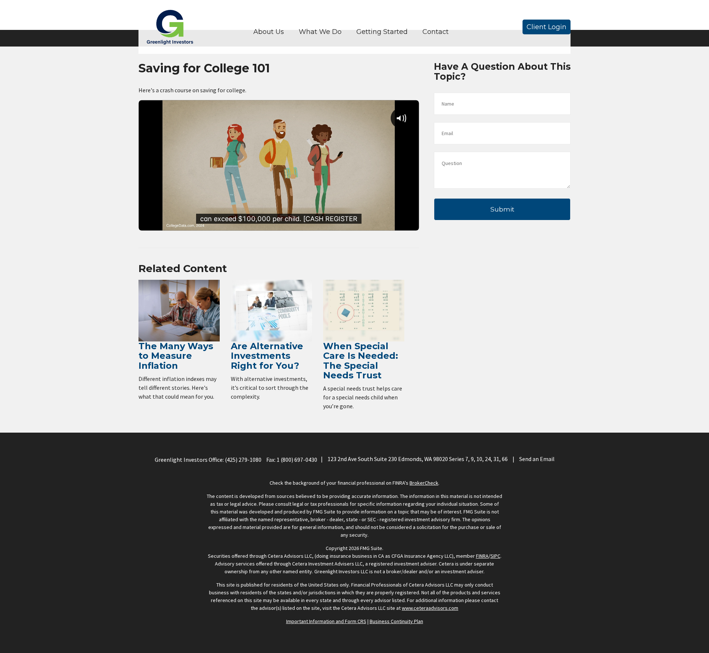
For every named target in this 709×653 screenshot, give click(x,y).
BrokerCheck (424, 483)
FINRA (482, 556)
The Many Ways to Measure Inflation (175, 356)
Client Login (546, 27)
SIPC (495, 556)
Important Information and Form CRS (326, 621)
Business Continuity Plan (396, 621)
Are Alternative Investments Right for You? (267, 356)
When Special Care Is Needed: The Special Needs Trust (360, 361)
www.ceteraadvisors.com (430, 608)
